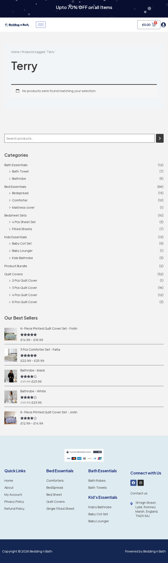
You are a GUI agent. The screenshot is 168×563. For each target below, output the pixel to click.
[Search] (160, 138)
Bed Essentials (15, 186)
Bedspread (20, 193)
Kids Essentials (15, 237)
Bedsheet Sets (15, 215)
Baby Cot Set (22, 243)
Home (15, 52)
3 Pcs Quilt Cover (24, 287)
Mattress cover (23, 207)
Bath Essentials (16, 165)
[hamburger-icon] (41, 24)
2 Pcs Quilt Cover (24, 280)
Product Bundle (15, 266)
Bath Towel (20, 171)
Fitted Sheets (22, 229)
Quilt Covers (13, 274)
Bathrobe (19, 178)
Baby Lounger (22, 250)
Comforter (20, 200)
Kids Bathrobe (22, 258)
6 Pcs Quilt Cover (24, 302)
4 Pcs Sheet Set (24, 222)
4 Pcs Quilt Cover (24, 295)
